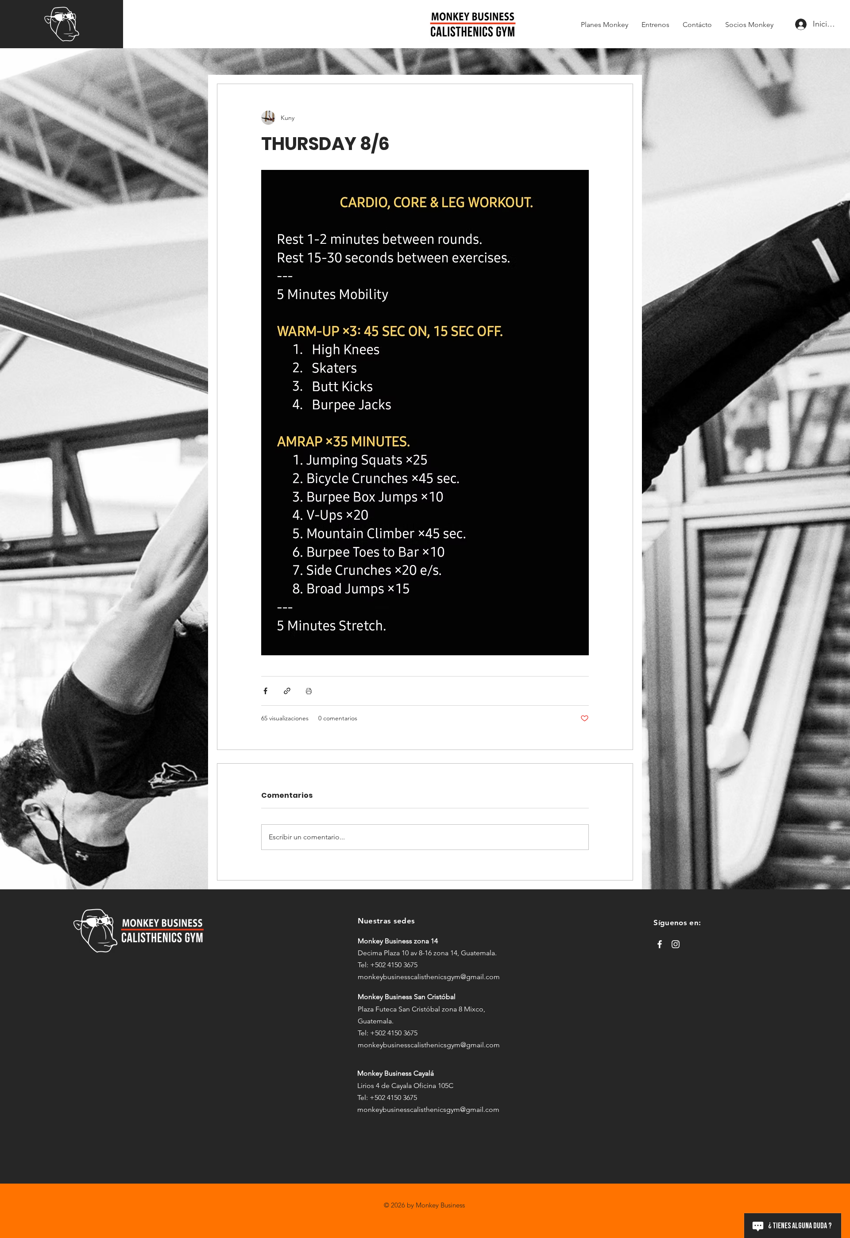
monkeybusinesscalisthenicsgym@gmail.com (429, 977)
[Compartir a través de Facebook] (265, 691)
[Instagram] (675, 944)
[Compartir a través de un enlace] (287, 691)
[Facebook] (659, 944)
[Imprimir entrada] (309, 691)
